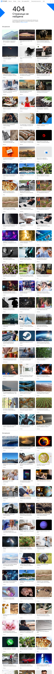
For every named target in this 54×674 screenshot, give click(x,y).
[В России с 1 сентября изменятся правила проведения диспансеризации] (10, 87)
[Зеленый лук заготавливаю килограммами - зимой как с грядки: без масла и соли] (44, 104)
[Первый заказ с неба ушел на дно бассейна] (27, 171)
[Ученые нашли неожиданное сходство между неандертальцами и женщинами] (10, 121)
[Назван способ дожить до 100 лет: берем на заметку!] (10, 104)
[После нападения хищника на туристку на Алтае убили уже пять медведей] (44, 37)
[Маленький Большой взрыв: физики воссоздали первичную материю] (44, 372)
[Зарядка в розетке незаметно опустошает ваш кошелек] (44, 54)
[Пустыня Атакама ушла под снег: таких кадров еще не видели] (44, 389)
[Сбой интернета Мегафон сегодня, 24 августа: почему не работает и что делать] (27, 661)
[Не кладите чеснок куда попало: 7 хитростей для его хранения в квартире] (10, 271)
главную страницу (23, 22)
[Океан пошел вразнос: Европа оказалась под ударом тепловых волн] (10, 71)
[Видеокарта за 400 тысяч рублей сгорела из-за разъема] (44, 489)
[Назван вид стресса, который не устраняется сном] (44, 644)
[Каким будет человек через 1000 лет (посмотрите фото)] (27, 422)
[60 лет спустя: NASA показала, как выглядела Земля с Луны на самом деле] (10, 221)
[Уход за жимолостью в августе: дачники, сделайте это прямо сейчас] (44, 171)
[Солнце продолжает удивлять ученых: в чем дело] (27, 238)
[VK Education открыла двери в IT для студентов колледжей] (27, 355)
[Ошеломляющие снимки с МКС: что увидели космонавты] (27, 578)
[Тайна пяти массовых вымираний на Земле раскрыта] (44, 544)
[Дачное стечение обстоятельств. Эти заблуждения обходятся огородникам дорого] (44, 188)
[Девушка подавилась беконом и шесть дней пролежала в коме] (27, 372)
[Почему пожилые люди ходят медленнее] (10, 594)
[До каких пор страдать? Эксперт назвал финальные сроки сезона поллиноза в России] (27, 271)
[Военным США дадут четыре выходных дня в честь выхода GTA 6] (10, 288)
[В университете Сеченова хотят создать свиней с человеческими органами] (27, 138)
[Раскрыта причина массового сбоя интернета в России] (27, 389)
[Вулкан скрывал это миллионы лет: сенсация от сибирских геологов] (10, 37)
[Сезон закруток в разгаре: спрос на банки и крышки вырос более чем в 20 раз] (10, 355)
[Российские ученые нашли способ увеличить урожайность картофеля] (44, 405)
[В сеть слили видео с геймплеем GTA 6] (27, 455)
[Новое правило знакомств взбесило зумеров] (27, 104)
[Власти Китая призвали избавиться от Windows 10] (44, 154)
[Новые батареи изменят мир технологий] (10, 322)
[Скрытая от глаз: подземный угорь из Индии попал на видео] (10, 205)
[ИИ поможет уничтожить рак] (44, 238)
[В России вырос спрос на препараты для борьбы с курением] (44, 255)
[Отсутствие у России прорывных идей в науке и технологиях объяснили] (10, 171)
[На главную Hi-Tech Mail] (4, 1)
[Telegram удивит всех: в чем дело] (27, 628)
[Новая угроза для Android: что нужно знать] (10, 455)
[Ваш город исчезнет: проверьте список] (44, 594)
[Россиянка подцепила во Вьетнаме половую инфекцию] (10, 405)
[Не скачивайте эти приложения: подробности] (27, 221)
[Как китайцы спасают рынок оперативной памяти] (10, 472)
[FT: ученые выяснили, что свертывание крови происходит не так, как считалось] (10, 628)
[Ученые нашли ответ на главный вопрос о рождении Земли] (10, 422)
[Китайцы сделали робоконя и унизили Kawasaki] (27, 288)
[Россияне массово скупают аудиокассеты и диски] (10, 154)
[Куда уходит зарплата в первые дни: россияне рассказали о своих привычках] (44, 455)
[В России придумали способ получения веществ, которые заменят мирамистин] (10, 522)
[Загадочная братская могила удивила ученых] (27, 154)
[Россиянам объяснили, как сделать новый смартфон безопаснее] (10, 338)
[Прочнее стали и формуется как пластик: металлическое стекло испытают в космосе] (44, 71)
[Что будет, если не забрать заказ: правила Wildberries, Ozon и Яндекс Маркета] (44, 422)
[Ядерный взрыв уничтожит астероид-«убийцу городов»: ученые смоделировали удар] (27, 506)
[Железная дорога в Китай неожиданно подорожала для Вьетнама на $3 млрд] (10, 439)
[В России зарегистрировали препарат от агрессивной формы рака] (27, 322)
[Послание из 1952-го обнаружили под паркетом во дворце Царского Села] (27, 71)
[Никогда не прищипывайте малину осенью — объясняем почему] (27, 644)
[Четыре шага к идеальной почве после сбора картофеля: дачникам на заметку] (44, 611)
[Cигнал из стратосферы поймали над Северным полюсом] (10, 661)
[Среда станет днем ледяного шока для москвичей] (44, 355)
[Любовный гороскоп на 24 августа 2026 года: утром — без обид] (44, 506)
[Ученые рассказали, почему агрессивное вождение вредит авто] (44, 288)
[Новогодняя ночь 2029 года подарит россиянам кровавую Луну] (44, 138)
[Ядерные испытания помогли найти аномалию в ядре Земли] (44, 338)
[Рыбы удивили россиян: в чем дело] (27, 37)
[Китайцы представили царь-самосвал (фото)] (10, 611)
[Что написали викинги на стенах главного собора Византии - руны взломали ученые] (10, 389)
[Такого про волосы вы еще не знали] (27, 54)
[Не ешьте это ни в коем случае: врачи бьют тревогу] (44, 561)
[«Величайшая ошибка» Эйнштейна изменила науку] (10, 255)
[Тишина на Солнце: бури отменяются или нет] (27, 439)
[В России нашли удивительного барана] (27, 561)
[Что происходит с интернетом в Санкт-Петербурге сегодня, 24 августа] (27, 121)
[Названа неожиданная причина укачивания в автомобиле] (44, 87)
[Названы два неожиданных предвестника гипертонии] (27, 594)
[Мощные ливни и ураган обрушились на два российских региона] (27, 188)
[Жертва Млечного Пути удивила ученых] (10, 644)
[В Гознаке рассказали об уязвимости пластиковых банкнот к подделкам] (27, 472)
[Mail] (1, 1)
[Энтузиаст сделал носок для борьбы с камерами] (44, 121)
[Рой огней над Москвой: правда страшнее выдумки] (10, 54)
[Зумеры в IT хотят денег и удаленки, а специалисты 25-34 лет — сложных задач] (10, 238)
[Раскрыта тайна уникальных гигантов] (44, 661)
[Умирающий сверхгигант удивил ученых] (10, 561)
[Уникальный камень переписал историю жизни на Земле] (27, 544)
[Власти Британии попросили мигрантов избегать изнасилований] (27, 87)
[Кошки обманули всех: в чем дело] (44, 578)
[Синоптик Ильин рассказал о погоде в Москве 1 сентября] (27, 489)
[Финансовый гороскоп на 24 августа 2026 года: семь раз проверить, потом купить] (10, 489)
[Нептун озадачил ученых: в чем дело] (44, 628)
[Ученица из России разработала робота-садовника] (44, 472)
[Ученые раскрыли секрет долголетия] (10, 578)
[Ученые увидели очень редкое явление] (44, 439)
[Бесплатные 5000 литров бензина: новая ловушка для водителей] (27, 255)
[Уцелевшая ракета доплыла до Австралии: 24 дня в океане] (10, 544)
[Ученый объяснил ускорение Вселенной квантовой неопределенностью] (27, 305)
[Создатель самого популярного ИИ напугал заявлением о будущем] (10, 372)
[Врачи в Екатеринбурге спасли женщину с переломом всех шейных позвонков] (10, 506)
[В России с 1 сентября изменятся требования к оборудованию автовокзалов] (44, 271)
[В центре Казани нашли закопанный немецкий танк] (10, 138)
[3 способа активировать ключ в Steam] (27, 338)
